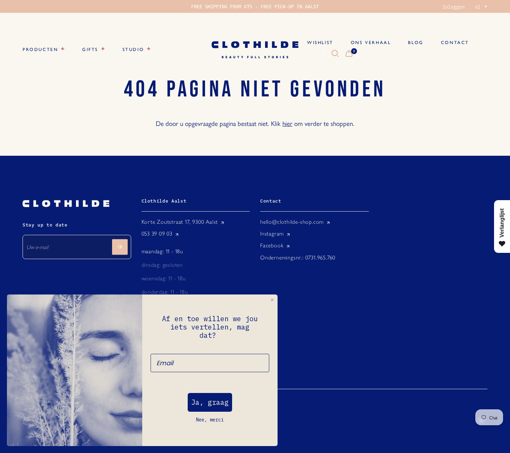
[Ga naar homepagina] (255, 50)
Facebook (271, 245)
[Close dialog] (272, 299)
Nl (315, 53)
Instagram (272, 233)
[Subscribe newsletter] (120, 247)
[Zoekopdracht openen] (335, 54)
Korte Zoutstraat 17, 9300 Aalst (180, 222)
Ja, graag (210, 402)
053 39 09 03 (157, 233)
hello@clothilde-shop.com (292, 222)
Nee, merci (210, 420)
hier (287, 123)
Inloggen (453, 6)
